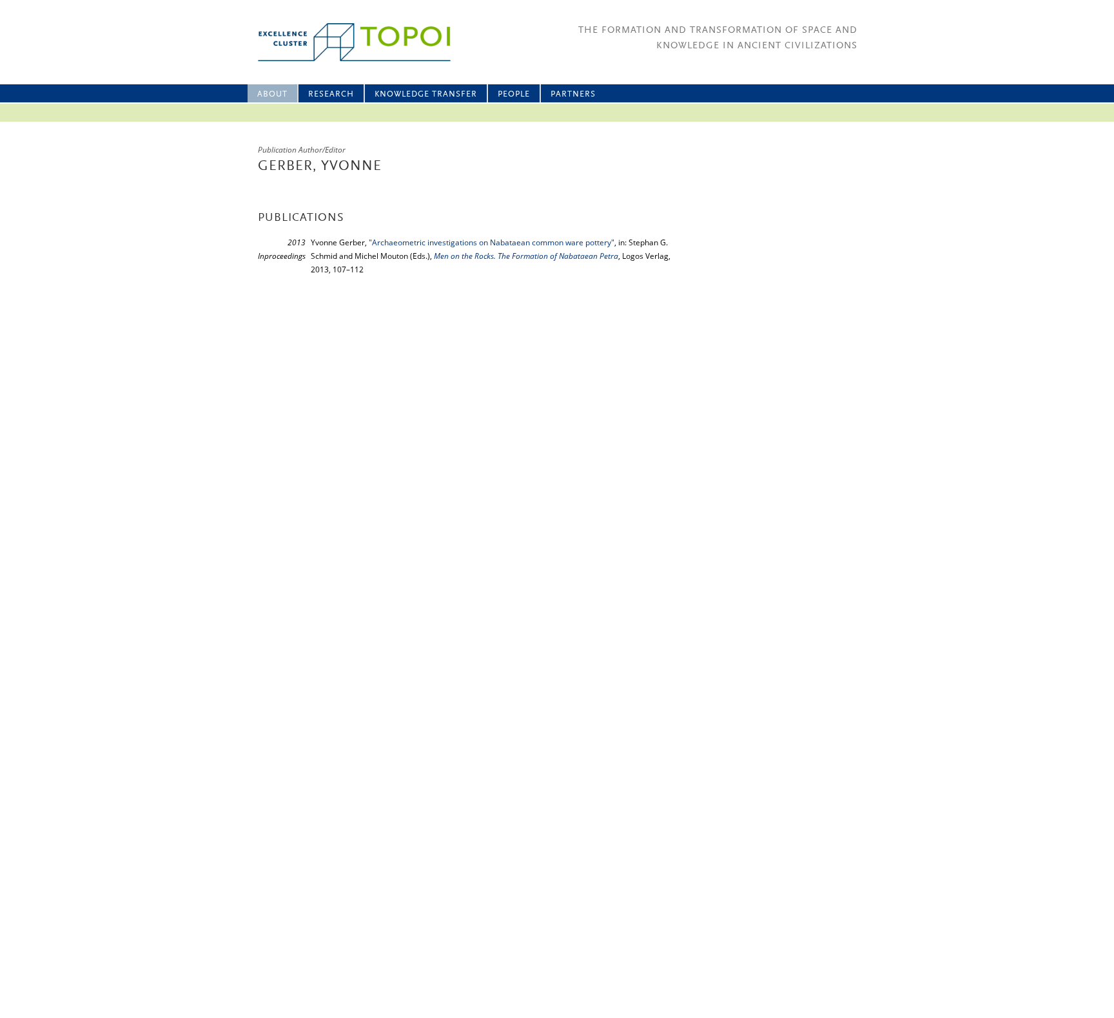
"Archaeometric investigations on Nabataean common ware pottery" (491, 242)
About (272, 94)
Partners (573, 94)
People (514, 94)
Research (331, 94)
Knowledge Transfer (426, 94)
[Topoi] (343, 42)
